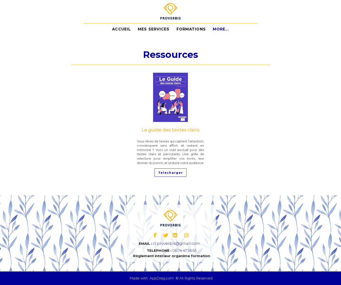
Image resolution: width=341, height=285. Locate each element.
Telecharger (170, 172)
